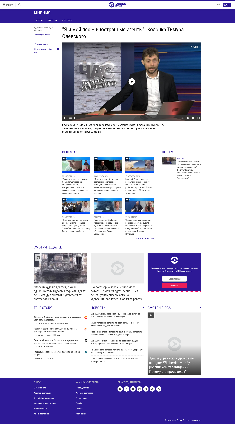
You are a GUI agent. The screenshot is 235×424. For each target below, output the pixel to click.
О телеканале (40, 387)
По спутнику (81, 398)
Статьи (39, 20)
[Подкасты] (158, 388)
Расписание (81, 413)
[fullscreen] (198, 118)
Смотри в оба (159, 308)
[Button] (41, 45)
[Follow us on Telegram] (146, 388)
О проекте (67, 20)
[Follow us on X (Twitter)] (126, 388)
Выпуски (52, 20)
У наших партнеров (84, 393)
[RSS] (152, 388)
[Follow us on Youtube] (133, 388)
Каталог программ (42, 393)
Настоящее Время (42, 34)
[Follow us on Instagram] (139, 388)
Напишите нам (40, 408)
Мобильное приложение (45, 403)
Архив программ (41, 413)
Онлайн (79, 403)
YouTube (79, 408)
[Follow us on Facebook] (120, 388)
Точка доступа (82, 387)
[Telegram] (218, 5)
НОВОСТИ (98, 308)
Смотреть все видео (145, 238)
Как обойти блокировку (44, 398)
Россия (180, 158)
